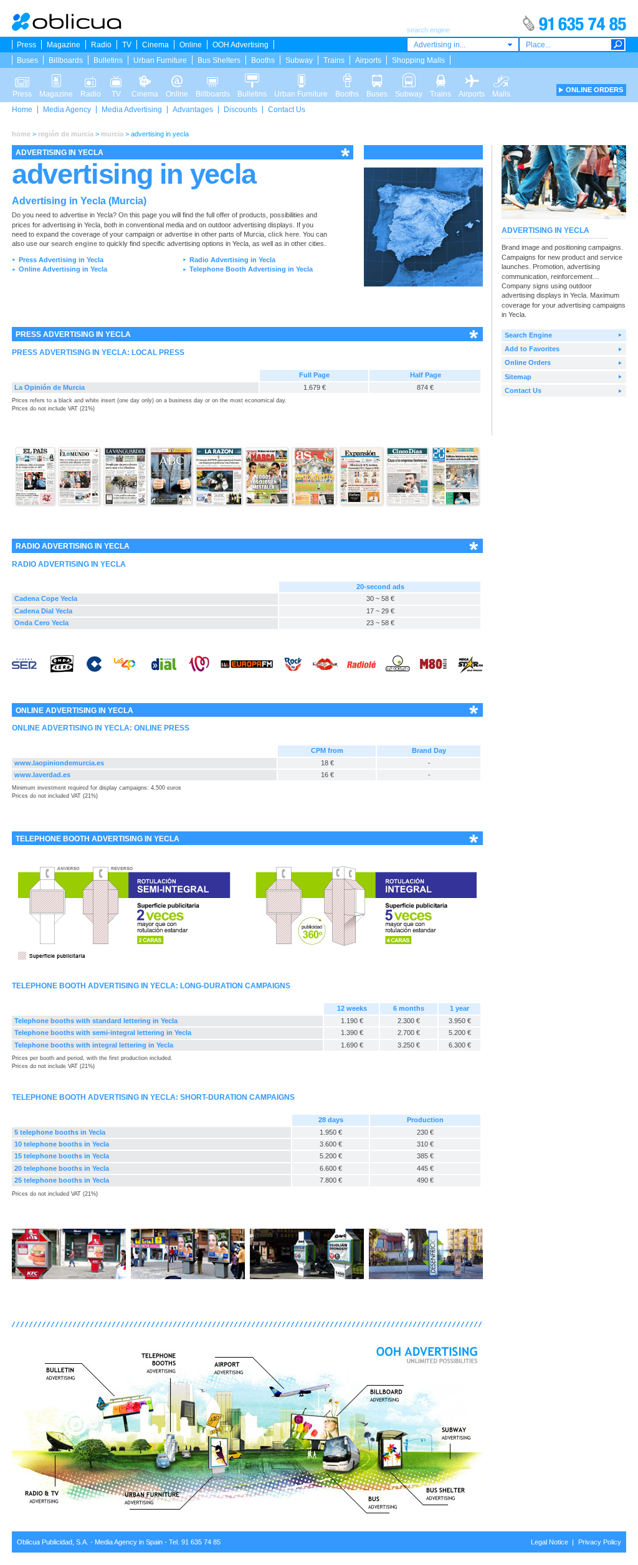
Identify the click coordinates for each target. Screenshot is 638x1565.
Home (22, 109)
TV (126, 44)
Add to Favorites (532, 348)
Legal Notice (549, 1542)
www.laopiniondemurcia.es (59, 763)
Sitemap (518, 377)
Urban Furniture (160, 60)
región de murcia (65, 134)
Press (26, 44)
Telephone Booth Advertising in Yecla (251, 269)
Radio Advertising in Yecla (232, 259)
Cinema (155, 44)
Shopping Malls (418, 60)
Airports (368, 60)
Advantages (193, 109)
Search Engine (528, 335)
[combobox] (463, 44)
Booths (263, 60)
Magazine (63, 44)
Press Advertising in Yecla (61, 259)
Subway (299, 60)
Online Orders (528, 362)
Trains (334, 60)
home (21, 134)
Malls (501, 77)
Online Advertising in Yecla (63, 269)
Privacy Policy (599, 1542)
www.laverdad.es (42, 774)
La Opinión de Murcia (49, 387)
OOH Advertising (240, 44)
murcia (112, 134)
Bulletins (108, 60)
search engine (74, 243)
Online (190, 44)
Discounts (240, 109)
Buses (27, 60)
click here (283, 234)
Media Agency (67, 109)
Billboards (66, 60)
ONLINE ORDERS (594, 89)
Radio (101, 44)
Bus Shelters (219, 60)
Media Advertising (132, 109)
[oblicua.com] (67, 28)
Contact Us (286, 109)
